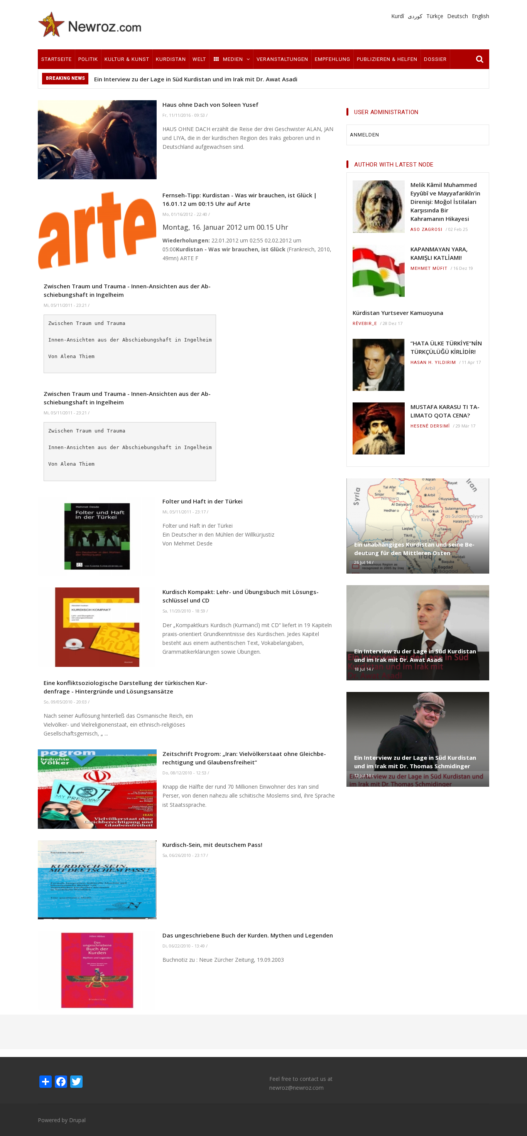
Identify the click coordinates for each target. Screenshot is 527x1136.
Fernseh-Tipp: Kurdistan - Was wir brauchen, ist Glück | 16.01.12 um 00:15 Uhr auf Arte (239, 199)
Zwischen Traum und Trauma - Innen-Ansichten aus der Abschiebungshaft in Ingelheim (127, 290)
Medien (233, 59)
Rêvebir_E (365, 323)
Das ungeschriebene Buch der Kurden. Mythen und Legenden (247, 935)
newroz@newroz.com (296, 1087)
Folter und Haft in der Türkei (202, 501)
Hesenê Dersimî (430, 426)
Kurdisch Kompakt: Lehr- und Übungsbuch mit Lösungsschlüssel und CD (240, 596)
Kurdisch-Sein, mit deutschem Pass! (212, 844)
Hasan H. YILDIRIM (433, 362)
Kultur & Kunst (127, 59)
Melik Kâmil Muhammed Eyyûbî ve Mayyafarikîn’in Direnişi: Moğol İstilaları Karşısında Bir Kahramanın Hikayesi (445, 201)
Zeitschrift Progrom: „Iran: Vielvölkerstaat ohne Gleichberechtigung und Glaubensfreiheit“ (244, 758)
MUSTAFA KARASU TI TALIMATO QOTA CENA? (445, 411)
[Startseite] (90, 24)
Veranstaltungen (282, 59)
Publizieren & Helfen (387, 59)
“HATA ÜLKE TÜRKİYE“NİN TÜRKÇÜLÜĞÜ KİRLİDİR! (446, 347)
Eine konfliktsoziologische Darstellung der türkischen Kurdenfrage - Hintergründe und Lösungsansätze (126, 687)
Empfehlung (332, 59)
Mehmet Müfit (429, 268)
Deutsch (457, 16)
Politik (88, 59)
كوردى (415, 16)
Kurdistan (171, 59)
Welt (199, 59)
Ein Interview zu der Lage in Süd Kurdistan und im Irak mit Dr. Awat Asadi (195, 79)
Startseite (56, 59)
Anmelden (364, 135)
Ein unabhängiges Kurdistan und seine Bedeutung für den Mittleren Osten (414, 548)
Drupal (77, 1120)
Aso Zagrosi (426, 229)
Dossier (435, 59)
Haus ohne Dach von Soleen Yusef (210, 104)
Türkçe (434, 16)
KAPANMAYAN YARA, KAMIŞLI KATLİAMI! (439, 253)
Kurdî (397, 16)
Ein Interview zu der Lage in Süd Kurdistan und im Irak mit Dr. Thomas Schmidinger (415, 762)
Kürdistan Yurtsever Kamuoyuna (398, 312)
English (480, 16)
